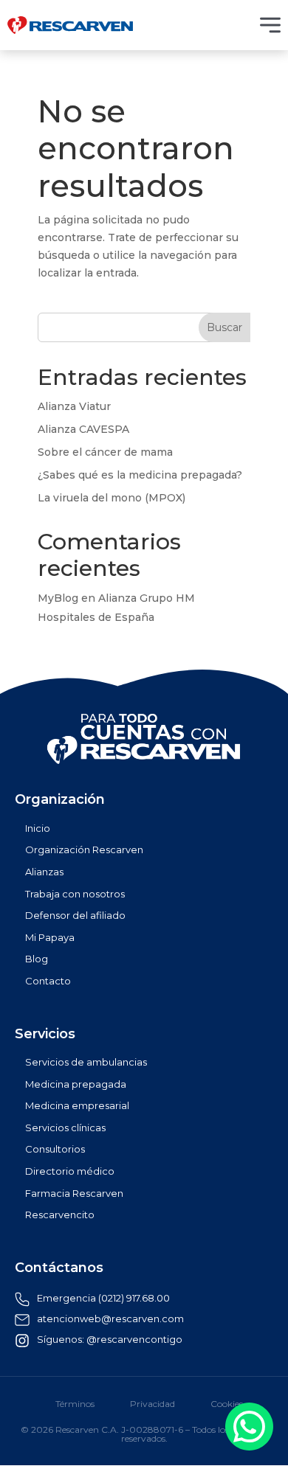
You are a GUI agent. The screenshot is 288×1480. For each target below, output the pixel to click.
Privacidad (152, 1404)
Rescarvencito (60, 1214)
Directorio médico (69, 1171)
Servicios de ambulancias (86, 1062)
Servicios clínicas (65, 1127)
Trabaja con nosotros (75, 894)
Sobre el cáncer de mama (105, 452)
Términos (75, 1404)
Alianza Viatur (74, 406)
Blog (36, 959)
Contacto (48, 981)
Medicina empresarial (77, 1105)
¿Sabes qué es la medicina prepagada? (140, 475)
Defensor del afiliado (75, 915)
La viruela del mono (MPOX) (111, 497)
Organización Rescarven (84, 849)
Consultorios (55, 1149)
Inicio (37, 828)
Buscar (224, 327)
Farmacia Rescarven (74, 1193)
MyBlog (58, 598)
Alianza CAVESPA (83, 429)
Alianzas (44, 872)
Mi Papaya (50, 937)
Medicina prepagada (75, 1084)
